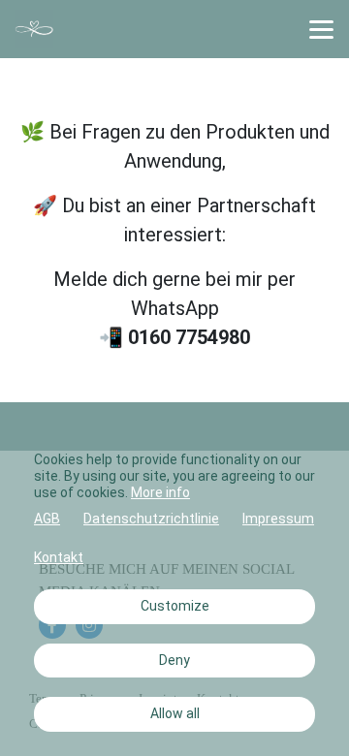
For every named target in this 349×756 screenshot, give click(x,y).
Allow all (175, 713)
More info (160, 492)
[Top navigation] (321, 29)
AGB (47, 518)
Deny (174, 660)
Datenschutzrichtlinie (151, 518)
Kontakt (58, 557)
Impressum (278, 518)
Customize (175, 606)
